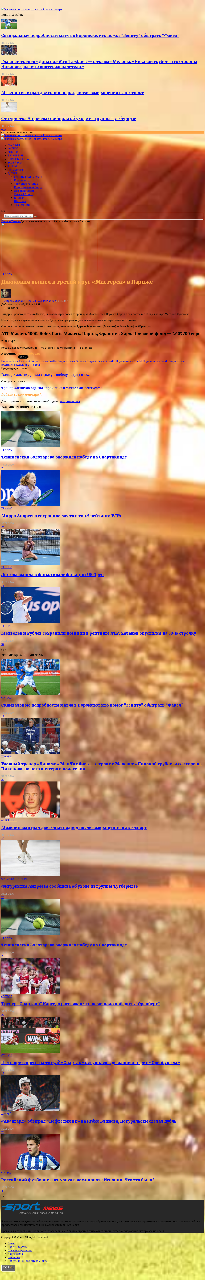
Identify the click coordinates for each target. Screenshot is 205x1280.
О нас (11, 1243)
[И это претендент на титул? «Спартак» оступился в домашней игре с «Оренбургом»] (30, 1051)
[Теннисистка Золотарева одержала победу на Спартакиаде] (30, 446)
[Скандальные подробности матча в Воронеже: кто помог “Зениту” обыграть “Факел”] (9, 28)
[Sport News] (31, 9)
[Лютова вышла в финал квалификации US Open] (30, 563)
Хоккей (13, 152)
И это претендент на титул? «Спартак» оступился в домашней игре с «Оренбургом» (90, 1062)
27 (2, 1073)
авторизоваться (70, 401)
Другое (13, 173)
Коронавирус (22, 180)
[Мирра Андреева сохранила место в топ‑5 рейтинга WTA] (30, 505)
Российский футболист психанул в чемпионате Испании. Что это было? (77, 1180)
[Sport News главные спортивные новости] (33, 1215)
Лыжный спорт (24, 190)
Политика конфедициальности (28, 1261)
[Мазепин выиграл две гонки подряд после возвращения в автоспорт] (9, 85)
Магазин (14, 145)
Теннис (13, 166)
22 (2, 779)
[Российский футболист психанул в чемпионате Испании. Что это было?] (30, 1169)
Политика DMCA (18, 1246)
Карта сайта (15, 1253)
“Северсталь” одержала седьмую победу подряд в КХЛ (45, 375)
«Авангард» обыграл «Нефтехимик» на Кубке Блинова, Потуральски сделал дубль (88, 1121)
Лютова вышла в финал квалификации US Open (52, 574)
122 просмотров (11, 301)
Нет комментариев (43, 301)
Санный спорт (23, 194)
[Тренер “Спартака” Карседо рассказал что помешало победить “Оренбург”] (30, 993)
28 (2, 1132)
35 (2, 585)
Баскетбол (15, 155)
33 (2, 1191)
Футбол (13, 148)
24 (2, 527)
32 (2, 644)
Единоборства (18, 159)
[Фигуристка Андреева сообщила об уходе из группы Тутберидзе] (9, 111)
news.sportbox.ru (28, 353)
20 (2, 838)
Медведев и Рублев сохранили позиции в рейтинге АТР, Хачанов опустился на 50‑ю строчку (98, 633)
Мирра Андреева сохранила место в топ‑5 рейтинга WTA (61, 515)
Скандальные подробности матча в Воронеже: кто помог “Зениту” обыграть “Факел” (90, 35)
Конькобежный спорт (28, 187)
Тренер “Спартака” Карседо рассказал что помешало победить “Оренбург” (80, 1003)
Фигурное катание (26, 183)
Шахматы (20, 201)
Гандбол (19, 198)
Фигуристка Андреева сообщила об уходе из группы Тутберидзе (68, 118)
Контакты (14, 1257)
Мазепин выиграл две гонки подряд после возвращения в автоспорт (72, 92)
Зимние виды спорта (28, 176)
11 (2, 716)
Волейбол (15, 162)
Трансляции (22, 205)
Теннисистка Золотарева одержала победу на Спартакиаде (64, 457)
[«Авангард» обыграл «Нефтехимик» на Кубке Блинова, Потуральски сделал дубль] (30, 1110)
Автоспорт (15, 169)
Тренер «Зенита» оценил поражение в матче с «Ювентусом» (51, 388)
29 (2, 468)
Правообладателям (20, 1250)
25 (2, 897)
